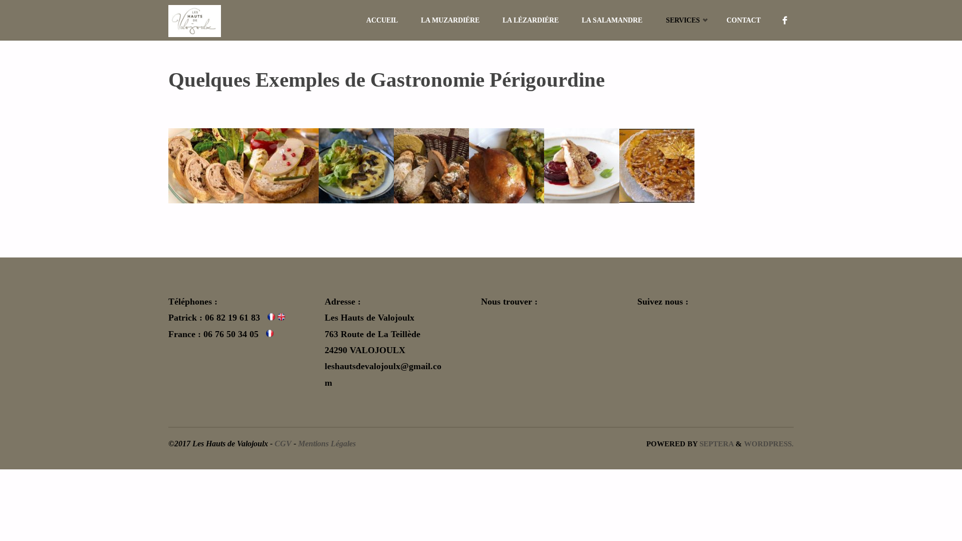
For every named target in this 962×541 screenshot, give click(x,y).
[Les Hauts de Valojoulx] (194, 20)
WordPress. (769, 443)
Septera (715, 443)
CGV (283, 443)
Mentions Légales (327, 443)
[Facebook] (785, 20)
